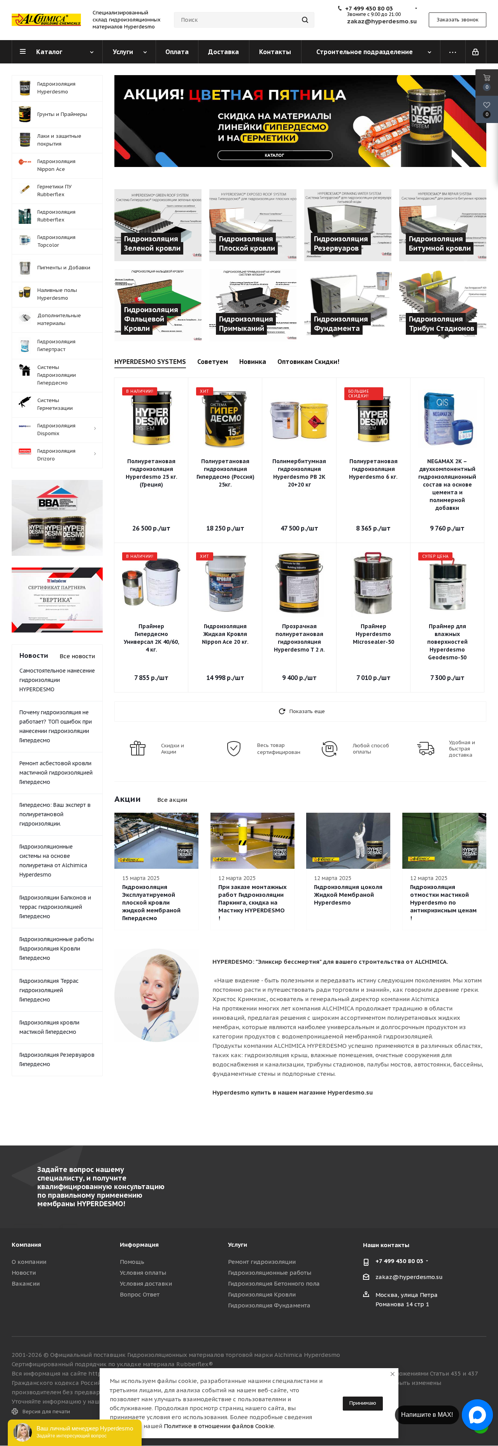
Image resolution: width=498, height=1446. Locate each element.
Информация (139, 1244)
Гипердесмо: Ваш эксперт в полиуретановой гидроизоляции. (55, 814)
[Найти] (305, 20)
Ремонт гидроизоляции (262, 1261)
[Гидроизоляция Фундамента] (347, 305)
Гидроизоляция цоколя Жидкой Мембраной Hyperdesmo (348, 894)
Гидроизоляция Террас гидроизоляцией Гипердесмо (49, 990)
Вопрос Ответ (140, 1294)
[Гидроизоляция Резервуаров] (347, 225)
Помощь (132, 1261)
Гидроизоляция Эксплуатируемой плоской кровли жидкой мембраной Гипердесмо (151, 902)
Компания (26, 1244)
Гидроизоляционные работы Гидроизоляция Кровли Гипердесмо (56, 948)
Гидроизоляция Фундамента (269, 1305)
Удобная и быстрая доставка (462, 749)
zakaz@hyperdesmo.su (409, 1277)
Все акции (172, 799)
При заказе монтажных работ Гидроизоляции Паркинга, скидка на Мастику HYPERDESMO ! (252, 902)
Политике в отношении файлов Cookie (219, 1426)
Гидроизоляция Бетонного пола (274, 1283)
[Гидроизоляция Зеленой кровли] (158, 225)
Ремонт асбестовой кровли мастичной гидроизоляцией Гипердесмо (56, 772)
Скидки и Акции (172, 749)
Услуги (237, 1244)
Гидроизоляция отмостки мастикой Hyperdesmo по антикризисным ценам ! (443, 902)
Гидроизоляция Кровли (262, 1294)
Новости (24, 1272)
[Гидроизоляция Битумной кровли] (442, 225)
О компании (29, 1261)
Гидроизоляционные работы (269, 1272)
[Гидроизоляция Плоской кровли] (252, 225)
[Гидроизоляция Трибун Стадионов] (442, 305)
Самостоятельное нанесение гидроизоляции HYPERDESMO (57, 680)
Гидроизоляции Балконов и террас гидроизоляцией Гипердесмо (55, 907)
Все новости (77, 656)
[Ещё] (453, 51)
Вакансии (26, 1283)
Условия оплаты (143, 1272)
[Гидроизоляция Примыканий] (252, 305)
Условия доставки (146, 1283)
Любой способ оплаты (371, 749)
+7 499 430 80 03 (369, 8)
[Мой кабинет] (476, 51)
